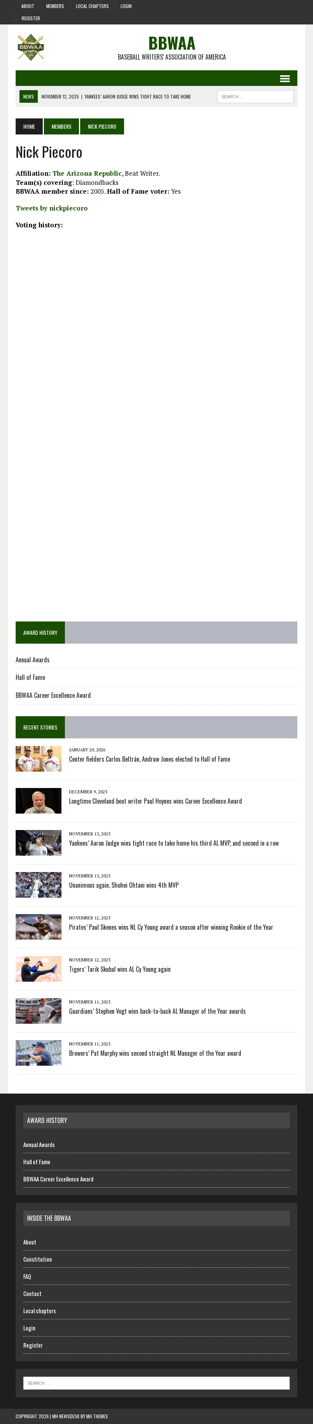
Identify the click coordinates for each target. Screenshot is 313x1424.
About (27, 6)
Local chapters (92, 6)
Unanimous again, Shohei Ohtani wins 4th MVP (124, 885)
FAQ (27, 1276)
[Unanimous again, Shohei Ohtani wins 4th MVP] (38, 892)
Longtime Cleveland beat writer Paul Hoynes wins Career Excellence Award (155, 801)
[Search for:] (156, 1382)
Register (31, 18)
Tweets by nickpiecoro (52, 208)
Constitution (37, 1259)
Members (55, 6)
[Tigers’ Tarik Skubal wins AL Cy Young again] (38, 976)
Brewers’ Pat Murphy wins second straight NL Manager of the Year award (155, 1053)
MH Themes (97, 1416)
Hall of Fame (30, 677)
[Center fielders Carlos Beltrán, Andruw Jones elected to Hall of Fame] (38, 766)
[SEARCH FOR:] (255, 95)
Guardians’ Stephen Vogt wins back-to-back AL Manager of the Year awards (157, 1011)
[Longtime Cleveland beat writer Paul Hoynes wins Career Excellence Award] (38, 808)
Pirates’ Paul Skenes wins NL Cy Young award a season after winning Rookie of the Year (171, 927)
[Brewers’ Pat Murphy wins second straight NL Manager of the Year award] (38, 1060)
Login (126, 6)
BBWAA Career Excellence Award (53, 695)
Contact (32, 1293)
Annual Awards (33, 659)
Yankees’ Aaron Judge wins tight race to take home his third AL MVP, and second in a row (174, 843)
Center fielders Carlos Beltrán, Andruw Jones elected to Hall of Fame (149, 759)
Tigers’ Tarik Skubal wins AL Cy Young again (120, 969)
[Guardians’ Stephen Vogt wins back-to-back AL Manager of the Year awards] (38, 1018)
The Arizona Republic (87, 173)
